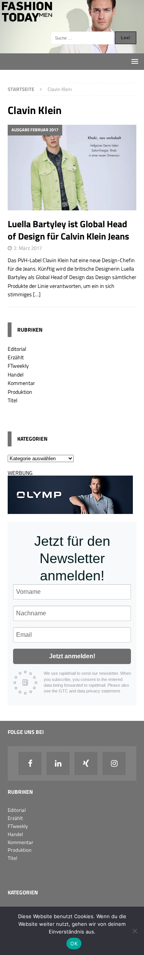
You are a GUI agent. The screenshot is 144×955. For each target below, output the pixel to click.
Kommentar (21, 383)
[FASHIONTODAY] (72, 49)
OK (74, 943)
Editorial (17, 349)
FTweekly (18, 366)
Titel (12, 400)
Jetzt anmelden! (72, 656)
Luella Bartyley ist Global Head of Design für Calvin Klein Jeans (68, 230)
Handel (15, 374)
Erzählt (16, 357)
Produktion (20, 392)
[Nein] (134, 931)
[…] (37, 294)
